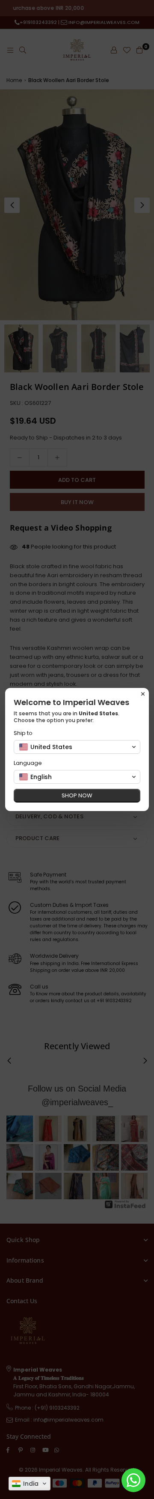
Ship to (23, 733)
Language (28, 763)
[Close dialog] (143, 694)
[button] (29, 1483)
